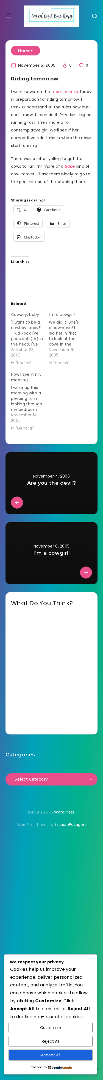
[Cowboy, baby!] (30, 338)
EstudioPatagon (70, 824)
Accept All (50, 1055)
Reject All (50, 1041)
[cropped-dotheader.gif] (51, 16)
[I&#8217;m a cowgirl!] (68, 338)
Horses (25, 50)
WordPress (64, 812)
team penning (65, 91)
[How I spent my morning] (30, 400)
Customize (50, 1027)
